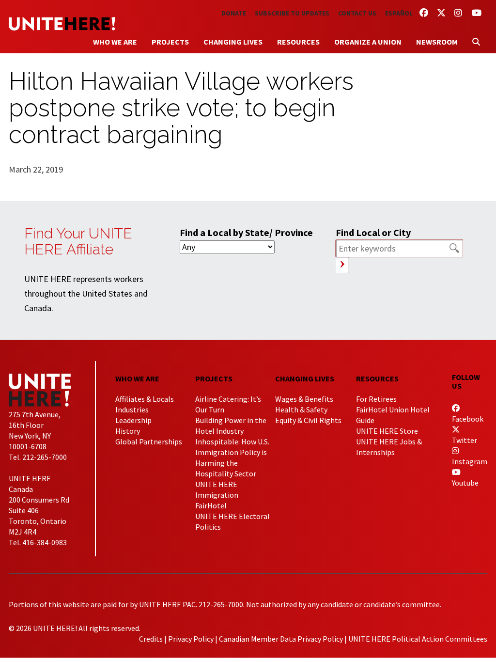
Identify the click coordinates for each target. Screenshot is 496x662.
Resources (298, 42)
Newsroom (437, 42)
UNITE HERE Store (387, 431)
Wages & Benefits (304, 399)
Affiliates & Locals (144, 399)
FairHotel (211, 505)
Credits (151, 639)
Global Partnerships (148, 441)
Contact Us (357, 13)
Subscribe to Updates (292, 13)
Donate (233, 13)
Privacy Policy (191, 639)
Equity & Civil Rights (308, 420)
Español (399, 13)
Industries (132, 409)
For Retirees (376, 399)
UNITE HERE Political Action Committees (417, 639)
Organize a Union (368, 42)
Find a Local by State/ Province (246, 232)
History (127, 431)
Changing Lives (233, 42)
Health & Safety (301, 409)
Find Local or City (373, 232)
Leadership (133, 420)
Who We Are (115, 42)
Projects (170, 42)
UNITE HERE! (62, 24)
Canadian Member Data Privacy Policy (281, 639)
